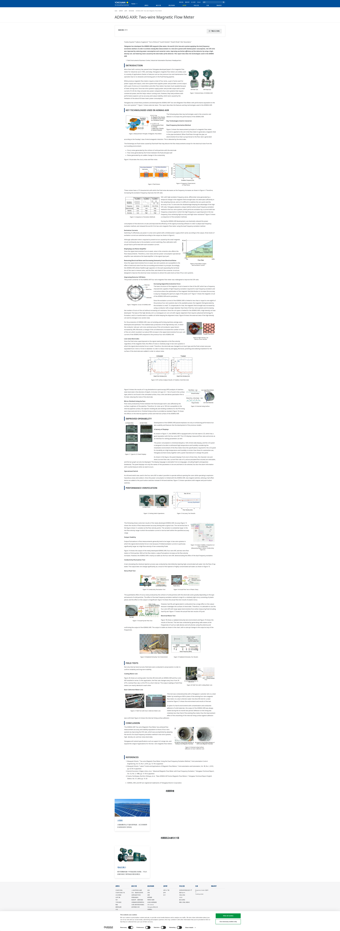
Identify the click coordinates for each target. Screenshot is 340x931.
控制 (148, 892)
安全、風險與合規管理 (137, 892)
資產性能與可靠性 (136, 895)
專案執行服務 (150, 900)
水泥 (117, 909)
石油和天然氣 (119, 890)
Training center (199, 894)
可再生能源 (118, 902)
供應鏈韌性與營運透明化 (137, 902)
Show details (189, 927)
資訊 (148, 890)
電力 (117, 900)
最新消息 (181, 2)
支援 (207, 5)
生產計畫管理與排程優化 (137, 904)
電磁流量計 (121, 867)
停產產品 (149, 909)
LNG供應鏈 (118, 895)
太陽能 (120, 820)
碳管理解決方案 (135, 907)
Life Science (150, 904)
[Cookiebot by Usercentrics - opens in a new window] (108, 927)
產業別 (146, 5)
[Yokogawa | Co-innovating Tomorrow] (122, 4)
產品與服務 (172, 5)
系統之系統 (182, 895)
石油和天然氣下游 (120, 892)
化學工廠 (118, 897)
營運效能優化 (134, 897)
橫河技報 (131, 11)
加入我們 (193, 2)
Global (199, 2)
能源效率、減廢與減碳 (137, 900)
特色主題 (196, 5)
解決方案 (158, 5)
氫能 (117, 904)
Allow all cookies (228, 915)
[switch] (147, 927)
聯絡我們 (219, 5)
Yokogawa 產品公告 (152, 907)
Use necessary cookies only (228, 921)
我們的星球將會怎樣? (184, 890)
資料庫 (184, 5)
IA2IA (180, 897)
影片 (164, 895)
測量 (148, 895)
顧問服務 (149, 897)
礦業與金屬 (118, 907)
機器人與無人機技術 (184, 902)
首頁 (116, 11)
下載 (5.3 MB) (215, 31)
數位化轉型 (182, 900)
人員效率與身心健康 (136, 890)
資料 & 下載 (166, 890)
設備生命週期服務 (152, 902)
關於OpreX (182, 892)
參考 (126, 11)
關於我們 (187, 2)
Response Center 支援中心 (201, 890)
